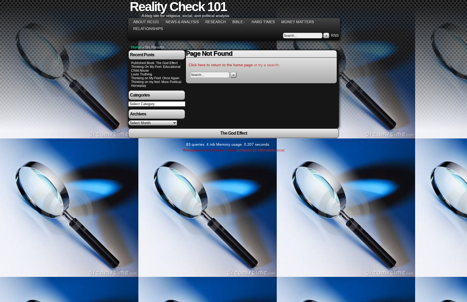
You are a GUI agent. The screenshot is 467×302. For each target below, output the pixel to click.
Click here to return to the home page (221, 65)
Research (215, 22)
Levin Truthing (141, 74)
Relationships (148, 28)
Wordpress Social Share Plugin (210, 150)
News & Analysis (182, 22)
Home (136, 47)
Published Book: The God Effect (154, 63)
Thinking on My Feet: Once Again (155, 78)
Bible (238, 22)
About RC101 (146, 22)
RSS (335, 35)
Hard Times (263, 22)
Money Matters (297, 22)
